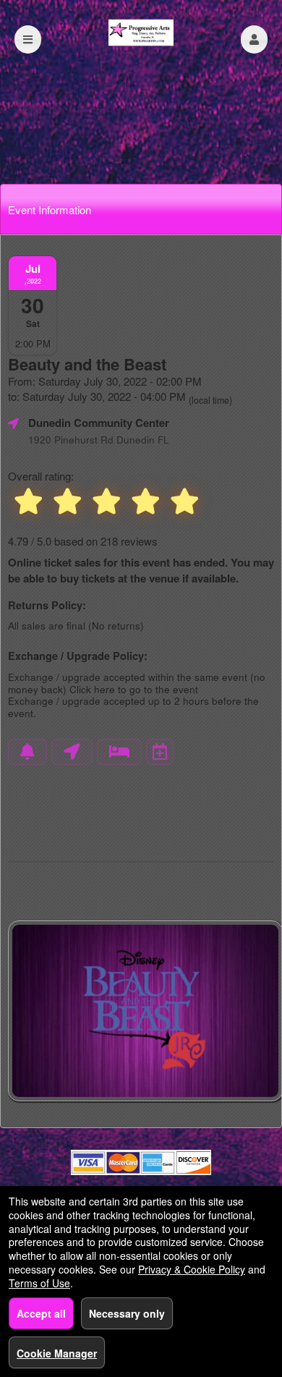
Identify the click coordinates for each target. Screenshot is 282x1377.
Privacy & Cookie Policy (191, 1269)
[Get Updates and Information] (27, 752)
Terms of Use (39, 1283)
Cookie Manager (57, 1353)
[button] (254, 39)
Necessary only (127, 1313)
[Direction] (72, 752)
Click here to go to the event (133, 689)
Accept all (41, 1313)
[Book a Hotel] (119, 752)
